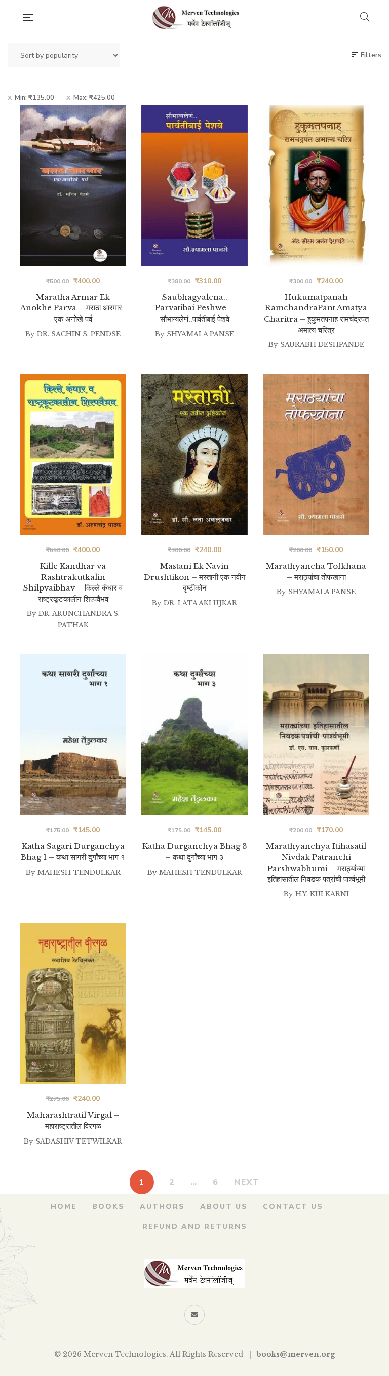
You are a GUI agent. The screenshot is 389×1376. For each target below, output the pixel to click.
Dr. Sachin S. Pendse (79, 334)
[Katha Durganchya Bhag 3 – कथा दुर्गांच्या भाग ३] (194, 734)
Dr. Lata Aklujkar (200, 603)
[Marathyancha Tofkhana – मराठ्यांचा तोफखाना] (316, 454)
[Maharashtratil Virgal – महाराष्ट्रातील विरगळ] (73, 1003)
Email (194, 1315)
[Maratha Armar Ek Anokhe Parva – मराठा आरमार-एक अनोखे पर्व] (73, 185)
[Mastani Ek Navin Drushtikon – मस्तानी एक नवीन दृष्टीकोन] (194, 454)
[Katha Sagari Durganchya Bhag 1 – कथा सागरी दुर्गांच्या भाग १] (73, 734)
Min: (34, 97)
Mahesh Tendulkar (79, 872)
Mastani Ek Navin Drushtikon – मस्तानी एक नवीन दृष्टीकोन (195, 577)
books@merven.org (295, 1354)
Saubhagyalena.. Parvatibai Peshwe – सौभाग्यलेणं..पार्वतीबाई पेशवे (194, 308)
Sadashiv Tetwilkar (78, 1141)
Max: (94, 97)
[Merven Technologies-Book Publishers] (196, 17)
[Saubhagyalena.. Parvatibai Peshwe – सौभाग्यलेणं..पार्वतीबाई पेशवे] (194, 185)
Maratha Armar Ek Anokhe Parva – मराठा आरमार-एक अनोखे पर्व (73, 308)
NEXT (247, 1182)
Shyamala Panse (200, 334)
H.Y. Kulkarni (322, 894)
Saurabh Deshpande (322, 344)
